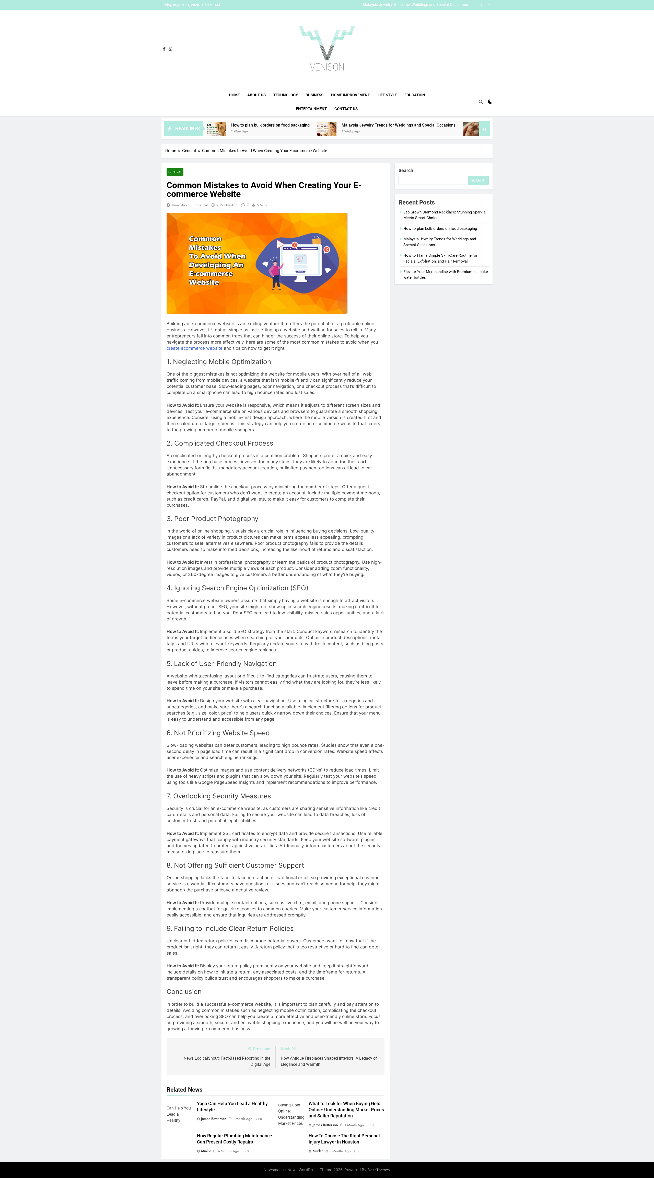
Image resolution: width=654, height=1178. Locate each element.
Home (234, 95)
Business (314, 95)
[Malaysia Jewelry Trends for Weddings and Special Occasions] (279, 131)
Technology (285, 95)
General (175, 172)
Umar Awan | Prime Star (190, 205)
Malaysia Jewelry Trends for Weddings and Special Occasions (415, 5)
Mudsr (206, 1150)
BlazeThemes (378, 1170)
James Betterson (213, 1118)
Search (406, 170)
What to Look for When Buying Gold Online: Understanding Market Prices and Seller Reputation (346, 1109)
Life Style (387, 95)
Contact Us (346, 109)
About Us (256, 95)
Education (414, 95)
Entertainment (311, 109)
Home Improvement (350, 95)
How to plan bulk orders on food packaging (223, 125)
